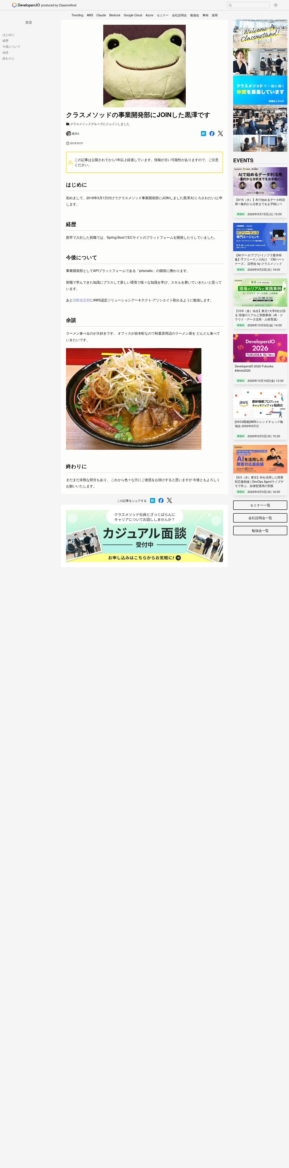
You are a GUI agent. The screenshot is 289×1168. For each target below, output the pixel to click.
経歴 (5, 40)
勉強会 (194, 15)
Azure (149, 15)
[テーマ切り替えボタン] (275, 5)
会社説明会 (179, 15)
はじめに (8, 34)
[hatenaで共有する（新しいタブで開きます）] (203, 133)
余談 (5, 52)
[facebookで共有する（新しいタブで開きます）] (212, 133)
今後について (11, 46)
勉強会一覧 (260, 530)
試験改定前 (81, 300)
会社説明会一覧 (260, 517)
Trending (77, 15)
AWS (90, 15)
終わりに (8, 58)
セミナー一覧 (260, 505)
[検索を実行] (230, 5)
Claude (101, 15)
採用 (215, 15)
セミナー (163, 15)
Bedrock (114, 15)
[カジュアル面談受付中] (144, 536)
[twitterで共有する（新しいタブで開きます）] (220, 133)
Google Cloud (133, 15)
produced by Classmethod (58, 5)
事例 (205, 15)
